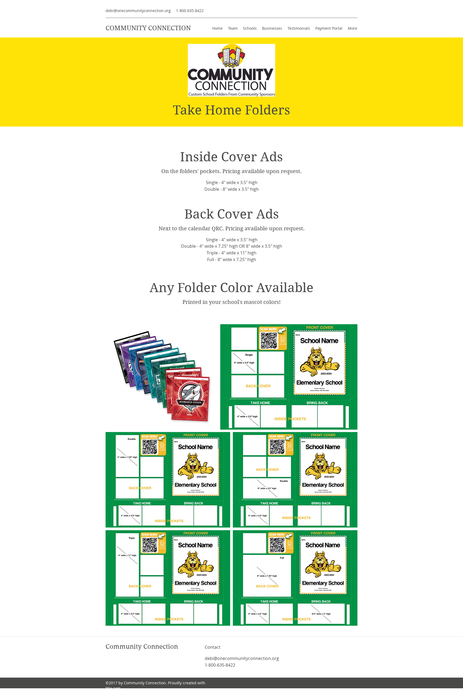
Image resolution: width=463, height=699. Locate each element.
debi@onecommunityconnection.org (138, 10)
